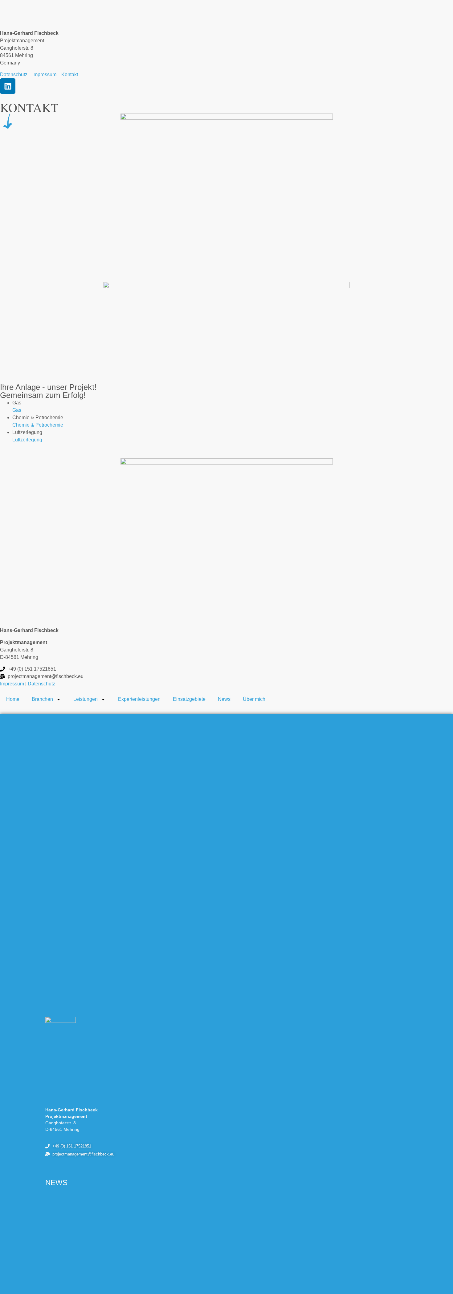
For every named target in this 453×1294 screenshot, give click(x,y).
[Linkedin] (7, 86)
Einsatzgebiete (189, 699)
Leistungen (85, 699)
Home (12, 699)
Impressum (12, 683)
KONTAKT (29, 107)
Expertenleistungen (139, 699)
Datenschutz (41, 683)
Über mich (254, 699)
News (224, 699)
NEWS (56, 1182)
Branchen (42, 699)
